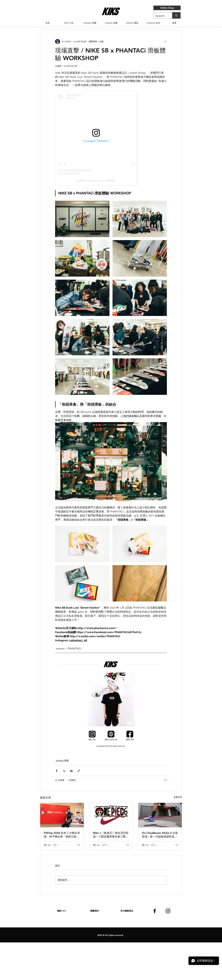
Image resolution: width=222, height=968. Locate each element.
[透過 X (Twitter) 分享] (64, 770)
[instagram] (168, 911)
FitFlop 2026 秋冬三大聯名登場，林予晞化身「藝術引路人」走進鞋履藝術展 (62, 834)
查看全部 (178, 797)
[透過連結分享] (78, 770)
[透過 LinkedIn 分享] (71, 770)
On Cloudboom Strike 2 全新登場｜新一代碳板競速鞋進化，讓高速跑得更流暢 (160, 834)
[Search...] (176, 15)
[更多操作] (165, 41)
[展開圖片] (82, 219)
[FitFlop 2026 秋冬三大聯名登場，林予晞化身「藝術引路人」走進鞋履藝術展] (62, 815)
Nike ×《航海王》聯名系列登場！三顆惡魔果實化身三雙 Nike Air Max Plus (111, 834)
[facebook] (155, 911)
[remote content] (111, 138)
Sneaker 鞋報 (62, 760)
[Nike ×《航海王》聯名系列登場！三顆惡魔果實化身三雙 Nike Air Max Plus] (111, 815)
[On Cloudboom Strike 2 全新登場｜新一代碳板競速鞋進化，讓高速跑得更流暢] (160, 815)
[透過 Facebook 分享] (56, 770)
